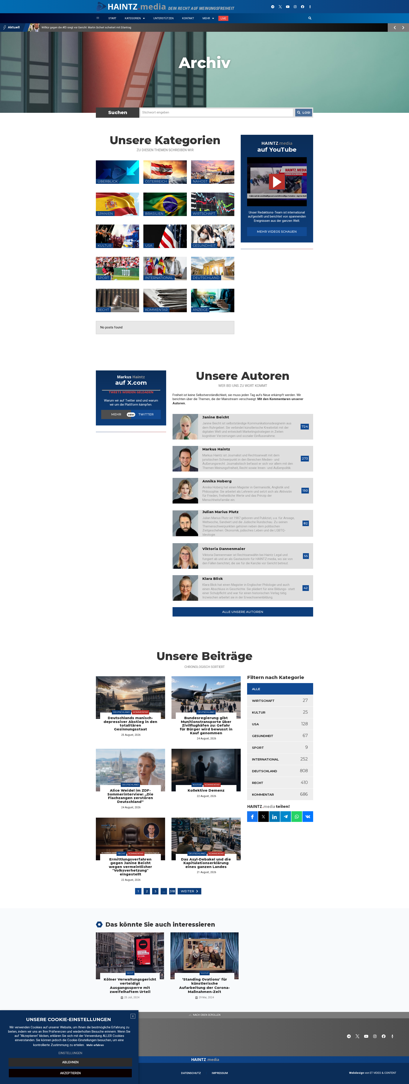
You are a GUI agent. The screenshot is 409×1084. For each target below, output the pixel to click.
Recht (121, 853)
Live (223, 18)
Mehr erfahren (95, 1045)
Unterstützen (163, 18)
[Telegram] (272, 6)
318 (172, 891)
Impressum (220, 1073)
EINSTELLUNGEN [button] (70, 1053)
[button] (310, 18)
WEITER (187, 891)
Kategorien (133, 18)
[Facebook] (302, 6)
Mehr (206, 18)
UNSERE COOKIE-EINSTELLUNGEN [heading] (68, 1019)
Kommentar (140, 712)
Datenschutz (191, 1073)
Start (112, 18)
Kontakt (188, 18)
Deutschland (121, 712)
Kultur (197, 784)
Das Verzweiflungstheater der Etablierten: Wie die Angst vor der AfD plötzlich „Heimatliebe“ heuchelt (101, 27)
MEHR (116, 414)
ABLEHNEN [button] (70, 1062)
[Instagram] (295, 6)
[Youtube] (287, 6)
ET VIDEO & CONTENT (383, 1072)
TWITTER (146, 414)
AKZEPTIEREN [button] (70, 1073)
